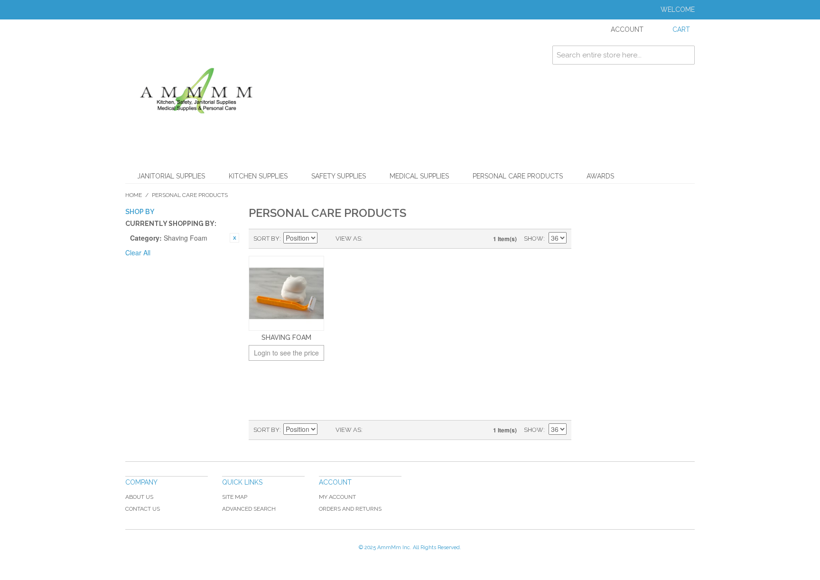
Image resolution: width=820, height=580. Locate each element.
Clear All (137, 252)
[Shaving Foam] (286, 293)
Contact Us (142, 508)
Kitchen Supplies (258, 176)
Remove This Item (234, 238)
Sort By (266, 238)
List (389, 239)
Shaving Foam (286, 337)
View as (348, 238)
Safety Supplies (338, 176)
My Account (337, 497)
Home (133, 195)
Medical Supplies (419, 176)
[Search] (685, 55)
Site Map (234, 497)
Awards (600, 176)
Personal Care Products (518, 176)
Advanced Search (249, 508)
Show (533, 238)
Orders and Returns (350, 508)
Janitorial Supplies (171, 176)
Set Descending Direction (326, 239)
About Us (139, 497)
